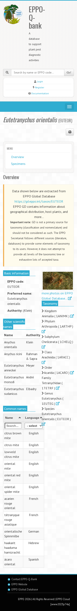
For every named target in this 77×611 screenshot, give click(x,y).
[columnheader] (13, 418)
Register (39, 87)
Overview (17, 157)
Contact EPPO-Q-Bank (24, 579)
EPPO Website (19, 584)
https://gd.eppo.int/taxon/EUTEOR (39, 201)
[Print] (70, 131)
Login (40, 81)
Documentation (40, 93)
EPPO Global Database (24, 589)
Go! (69, 72)
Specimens (18, 164)
